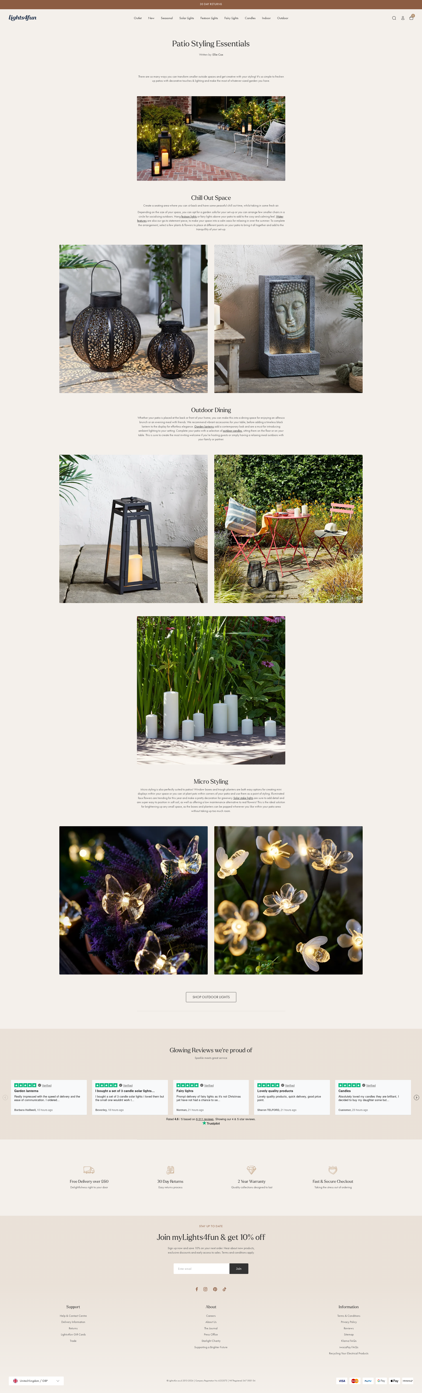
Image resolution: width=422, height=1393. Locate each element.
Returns (73, 1328)
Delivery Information (73, 1322)
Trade (73, 1341)
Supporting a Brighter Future (210, 1347)
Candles (250, 18)
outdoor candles (232, 431)
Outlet (138, 18)
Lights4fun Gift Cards (73, 1334)
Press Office (211, 1334)
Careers (211, 1316)
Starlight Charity (211, 1341)
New (151, 18)
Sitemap (349, 1334)
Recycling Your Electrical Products (348, 1353)
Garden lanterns (204, 426)
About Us (211, 1322)
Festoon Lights (209, 18)
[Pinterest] (215, 1289)
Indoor (266, 18)
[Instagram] (205, 1289)
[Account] (403, 18)
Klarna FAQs (349, 1341)
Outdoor (282, 18)
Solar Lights (186, 18)
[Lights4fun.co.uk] (22, 18)
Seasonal (167, 18)
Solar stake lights (243, 798)
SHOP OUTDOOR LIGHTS (211, 997)
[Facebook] (197, 1289)
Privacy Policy (349, 1322)
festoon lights (189, 216)
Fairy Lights (231, 18)
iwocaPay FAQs (348, 1347)
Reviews (349, 1328)
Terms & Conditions (348, 1316)
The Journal (211, 1328)
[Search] (394, 18)
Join (239, 1268)
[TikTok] (224, 1289)
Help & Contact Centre (73, 1316)
